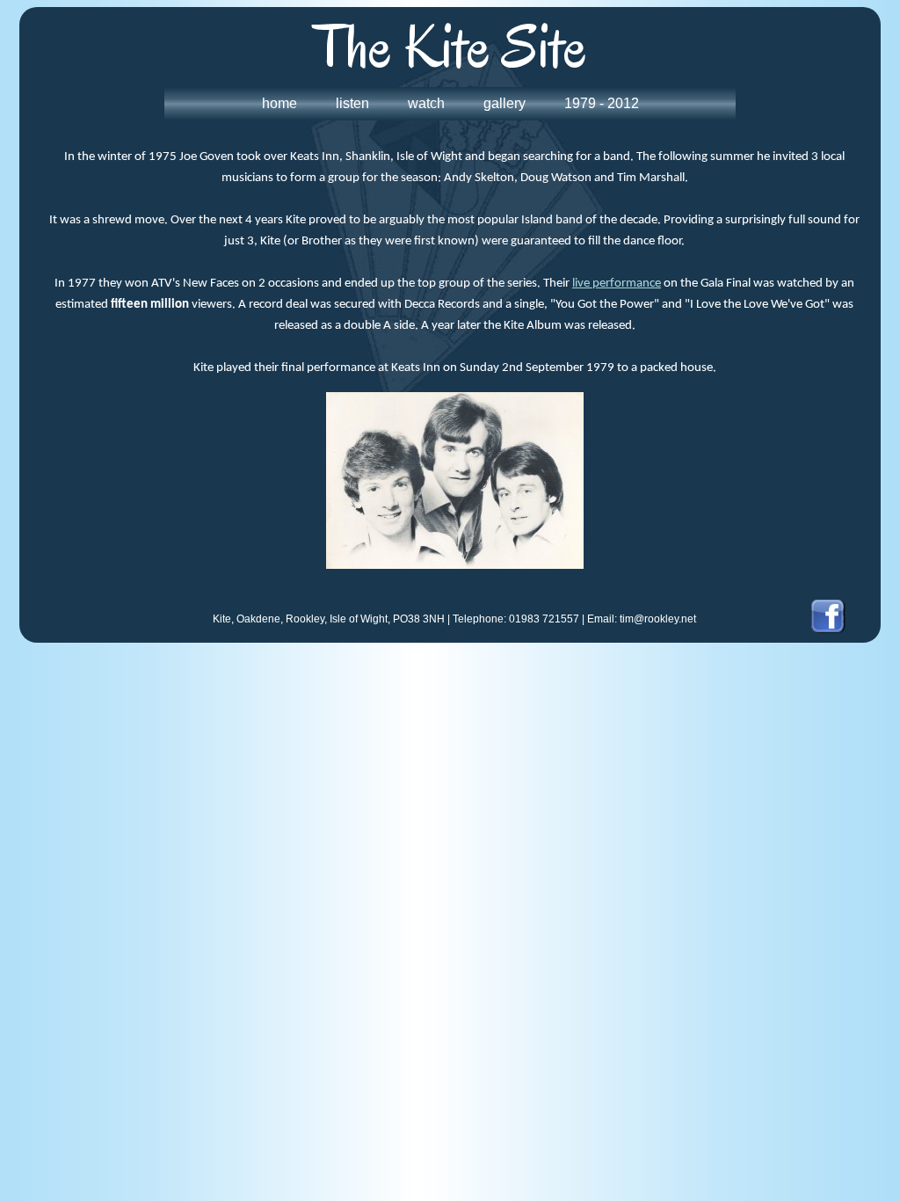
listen (352, 103)
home (279, 103)
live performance (616, 283)
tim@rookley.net (658, 619)
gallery (504, 103)
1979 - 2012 (601, 103)
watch (426, 103)
